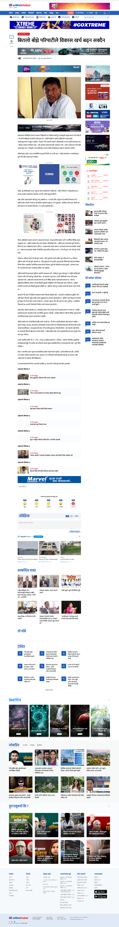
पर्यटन (27, 880)
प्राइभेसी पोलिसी (98, 885)
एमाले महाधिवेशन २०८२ (82, 896)
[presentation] (76, 536)
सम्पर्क (95, 888)
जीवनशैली (31, 13)
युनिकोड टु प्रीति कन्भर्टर (65, 908)
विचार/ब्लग (11, 880)
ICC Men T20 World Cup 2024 (50, 881)
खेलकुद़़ (11, 888)
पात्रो (71, 13)
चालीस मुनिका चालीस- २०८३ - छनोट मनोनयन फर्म (67, 891)
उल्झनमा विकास (22, 487)
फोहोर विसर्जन (78, 17)
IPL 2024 (45, 884)
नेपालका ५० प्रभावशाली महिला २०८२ (66, 878)
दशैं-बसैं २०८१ (80, 901)
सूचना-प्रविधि (29, 890)
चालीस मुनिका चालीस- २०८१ (67, 897)
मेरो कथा (62, 900)
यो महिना (39, 745)
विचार (45, 13)
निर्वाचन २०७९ (80, 890)
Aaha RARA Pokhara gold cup (50, 888)
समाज (10, 877)
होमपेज (11, 13)
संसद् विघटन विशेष (81, 882)
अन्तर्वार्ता (11, 885)
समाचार (17, 13)
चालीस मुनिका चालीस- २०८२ (67, 895)
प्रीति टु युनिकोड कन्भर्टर (65, 905)
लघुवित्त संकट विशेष (82, 880)
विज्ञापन (96, 882)
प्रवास (10, 893)
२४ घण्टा (25, 745)
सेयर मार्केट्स (80, 13)
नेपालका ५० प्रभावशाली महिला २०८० (66, 887)
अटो (27, 888)
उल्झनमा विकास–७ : (24, 34)
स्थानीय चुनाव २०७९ (82, 888)
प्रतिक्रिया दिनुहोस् (74, 532)
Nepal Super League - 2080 (49, 892)
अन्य (57, 13)
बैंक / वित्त (28, 885)
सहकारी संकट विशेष (82, 877)
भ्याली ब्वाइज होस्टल (65, 17)
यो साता (32, 745)
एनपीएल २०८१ (46, 877)
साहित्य (10, 882)
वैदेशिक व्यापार (42, 17)
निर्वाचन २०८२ (80, 893)
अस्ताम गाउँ (53, 17)
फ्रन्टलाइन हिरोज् (64, 902)
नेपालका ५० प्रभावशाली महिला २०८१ (66, 882)
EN (96, 13)
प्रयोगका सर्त (97, 880)
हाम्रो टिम (96, 877)
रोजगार (28, 882)
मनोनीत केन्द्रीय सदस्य (29, 17)
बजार (27, 877)
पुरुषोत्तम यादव (16, 17)
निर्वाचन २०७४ (80, 885)
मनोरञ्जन (39, 13)
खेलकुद (51, 13)
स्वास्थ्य (91, 13)
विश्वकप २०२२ (80, 898)
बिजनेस (24, 13)
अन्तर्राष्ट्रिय (11, 896)
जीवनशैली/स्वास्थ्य (13, 890)
